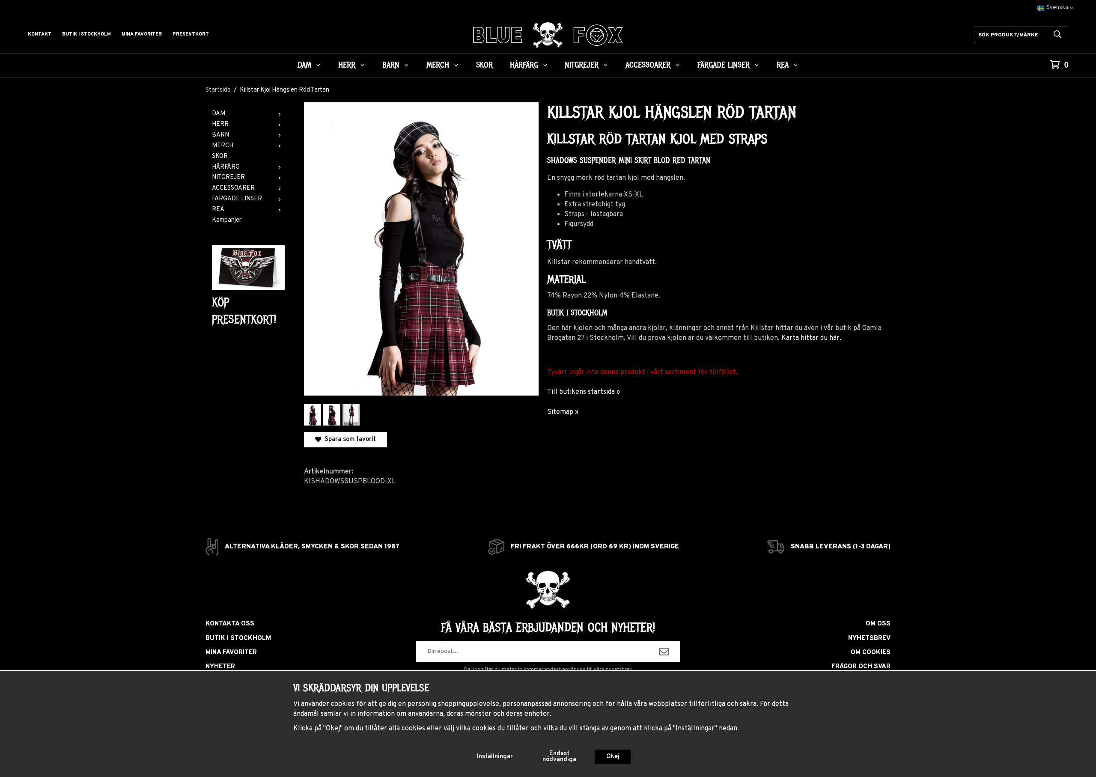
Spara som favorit (348, 439)
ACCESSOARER (647, 65)
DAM (304, 65)
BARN (390, 65)
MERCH (437, 65)
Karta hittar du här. (811, 338)
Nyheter (220, 667)
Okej (612, 757)
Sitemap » (562, 412)
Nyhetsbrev (869, 638)
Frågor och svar (860, 667)
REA (783, 65)
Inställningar (495, 757)
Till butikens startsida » (583, 392)
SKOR (484, 65)
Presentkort (191, 34)
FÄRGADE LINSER (723, 65)
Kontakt (39, 34)
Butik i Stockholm (86, 34)
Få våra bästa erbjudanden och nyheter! (548, 627)
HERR (346, 65)
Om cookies (870, 653)
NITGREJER (582, 65)
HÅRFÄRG (524, 65)
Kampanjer (226, 220)
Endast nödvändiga (559, 757)
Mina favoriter (142, 34)
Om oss (878, 624)
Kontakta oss (230, 624)
